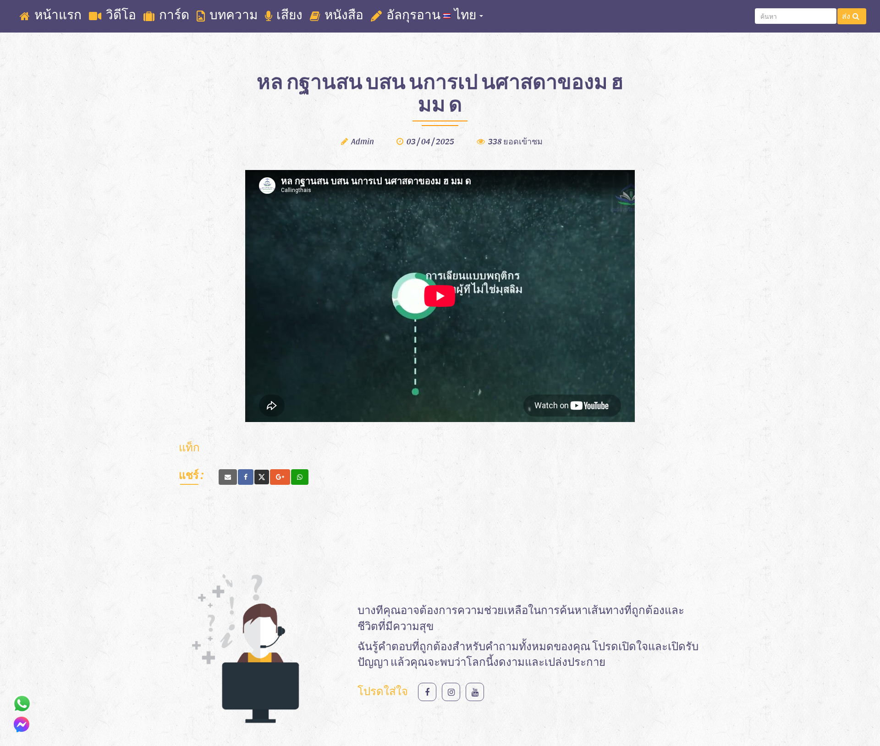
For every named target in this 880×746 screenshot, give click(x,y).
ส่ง (846, 15)
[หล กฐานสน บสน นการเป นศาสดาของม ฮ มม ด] (228, 477)
